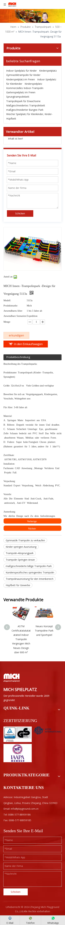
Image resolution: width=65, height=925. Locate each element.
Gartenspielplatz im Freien (20, 92)
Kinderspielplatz (48, 70)
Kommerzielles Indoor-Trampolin (24, 88)
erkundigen (16, 335)
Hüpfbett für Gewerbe (18, 585)
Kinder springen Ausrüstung (21, 546)
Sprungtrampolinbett (17, 96)
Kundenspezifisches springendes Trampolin (30, 572)
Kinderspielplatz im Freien (20, 79)
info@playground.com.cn (24, 808)
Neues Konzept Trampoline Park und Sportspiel (44, 630)
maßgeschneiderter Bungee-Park (24, 109)
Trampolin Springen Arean (20, 559)
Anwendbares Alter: (13, 311)
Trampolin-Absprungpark (19, 553)
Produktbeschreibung (18, 357)
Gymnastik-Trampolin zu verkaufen (25, 540)
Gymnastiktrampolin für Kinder (23, 75)
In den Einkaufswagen (28, 344)
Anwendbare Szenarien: (15, 316)
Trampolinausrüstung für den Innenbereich (29, 578)
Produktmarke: (10, 305)
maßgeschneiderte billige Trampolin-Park (29, 566)
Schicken (20, 213)
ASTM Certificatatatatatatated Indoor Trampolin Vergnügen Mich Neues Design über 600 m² (21, 639)
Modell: (7, 300)
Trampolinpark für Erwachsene (23, 101)
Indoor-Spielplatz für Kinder (21, 70)
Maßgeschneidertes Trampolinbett (25, 105)
